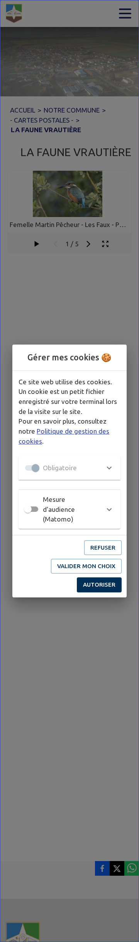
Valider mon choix (86, 566)
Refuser (102, 547)
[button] (69, 468)
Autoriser (99, 584)
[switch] (27, 509)
